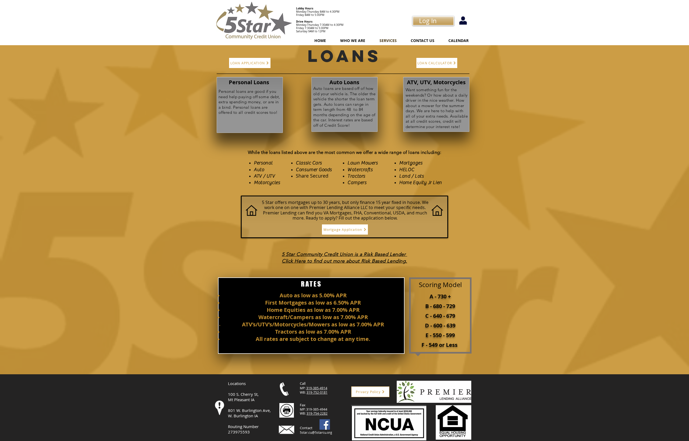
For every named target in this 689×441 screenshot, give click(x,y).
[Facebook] (324, 424)
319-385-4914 (316, 388)
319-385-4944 (316, 409)
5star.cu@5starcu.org (316, 432)
